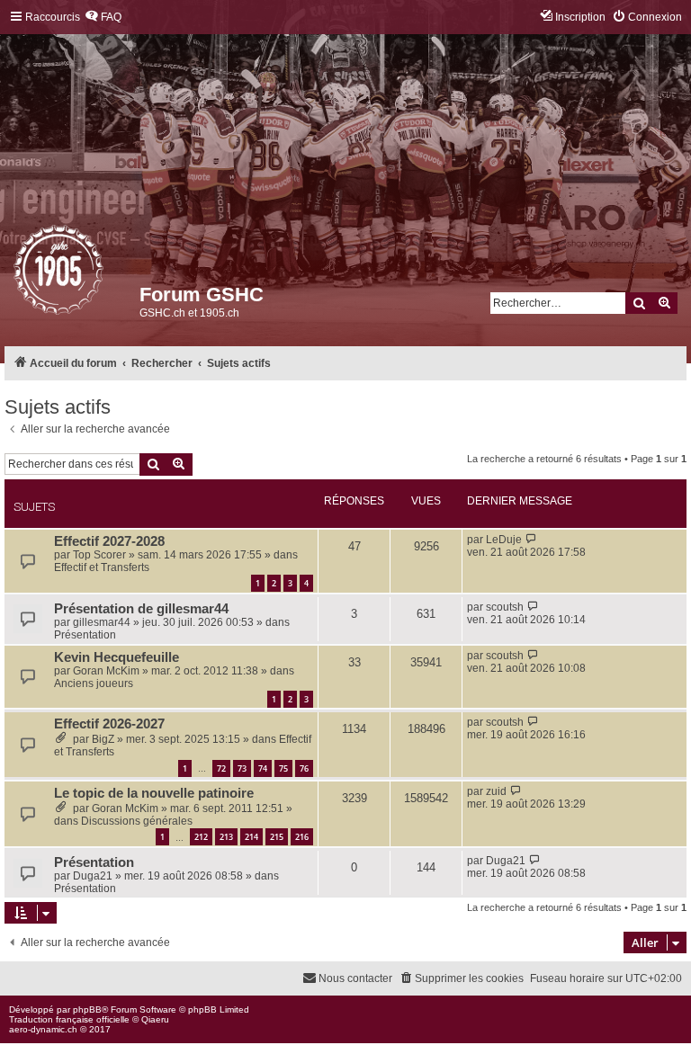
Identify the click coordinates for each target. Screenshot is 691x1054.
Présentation (85, 635)
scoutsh (505, 607)
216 (302, 837)
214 (251, 837)
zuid (496, 791)
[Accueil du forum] (14, 274)
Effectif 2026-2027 (109, 724)
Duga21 (92, 876)
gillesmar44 (101, 622)
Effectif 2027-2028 (109, 541)
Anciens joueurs (93, 683)
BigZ (103, 739)
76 (304, 768)
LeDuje (504, 539)
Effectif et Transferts (101, 567)
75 (283, 768)
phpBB (87, 1009)
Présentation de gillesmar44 (141, 609)
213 (226, 837)
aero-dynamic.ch (43, 1029)
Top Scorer (99, 555)
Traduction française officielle (69, 1019)
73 (242, 768)
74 (262, 768)
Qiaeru (155, 1019)
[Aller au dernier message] (531, 539)
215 (276, 837)
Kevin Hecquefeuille (116, 657)
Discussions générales (137, 821)
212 (201, 837)
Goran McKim (106, 671)
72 (221, 768)
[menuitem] (103, 17)
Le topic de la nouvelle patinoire (154, 793)
